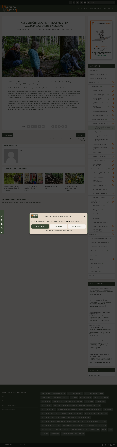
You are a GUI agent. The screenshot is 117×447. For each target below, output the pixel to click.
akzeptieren (40, 226)
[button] (85, 216)
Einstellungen (77, 226)
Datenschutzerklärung (60, 230)
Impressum (69, 230)
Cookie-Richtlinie (49, 230)
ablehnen (58, 226)
